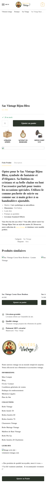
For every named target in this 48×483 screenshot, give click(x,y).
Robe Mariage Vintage (10, 427)
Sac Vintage (25, 12)
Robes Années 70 (8, 419)
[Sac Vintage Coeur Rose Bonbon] (20, 273)
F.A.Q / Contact (8, 384)
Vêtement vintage (7, 12)
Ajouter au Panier (23, 479)
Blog (4, 380)
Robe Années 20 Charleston (12, 440)
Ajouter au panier (28, 123)
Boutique (17, 12)
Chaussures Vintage (9, 423)
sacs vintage (20, 227)
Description (18, 163)
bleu (27, 241)
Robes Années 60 (8, 415)
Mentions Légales (8, 394)
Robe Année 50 (8, 411)
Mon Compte (7, 377)
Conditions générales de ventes (14, 387)
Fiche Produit (6, 163)
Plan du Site (6, 397)
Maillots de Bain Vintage (11, 432)
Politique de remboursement (12, 390)
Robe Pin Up (7, 436)
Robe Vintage (7, 407)
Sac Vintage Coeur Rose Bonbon (15, 294)
